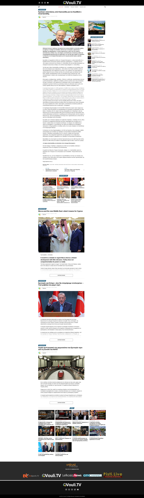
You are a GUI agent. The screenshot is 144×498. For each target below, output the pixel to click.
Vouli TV (44, 17)
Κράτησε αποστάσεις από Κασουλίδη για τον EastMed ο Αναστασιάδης (69, 164)
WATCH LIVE (60, 6)
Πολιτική (45, 165)
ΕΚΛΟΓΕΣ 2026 (83, 6)
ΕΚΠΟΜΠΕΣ (67, 6)
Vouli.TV (44, 288)
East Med (52, 164)
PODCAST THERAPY (74, 6)
